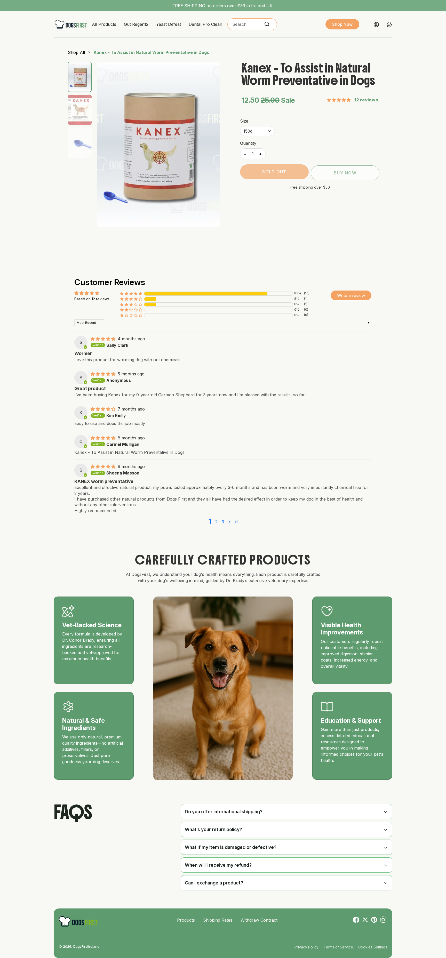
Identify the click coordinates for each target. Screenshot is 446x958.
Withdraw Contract (259, 920)
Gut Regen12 (136, 24)
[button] (339, 100)
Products (186, 920)
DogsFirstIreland (86, 946)
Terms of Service (338, 947)
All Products (104, 24)
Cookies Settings (372, 947)
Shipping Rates (217, 920)
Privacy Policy (306, 947)
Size (244, 121)
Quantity (248, 143)
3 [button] (223, 521)
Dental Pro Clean (205, 24)
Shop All (76, 52)
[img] (104, 338)
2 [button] (216, 521)
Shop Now (342, 24)
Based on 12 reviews (91, 299)
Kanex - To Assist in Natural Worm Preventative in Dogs (151, 52)
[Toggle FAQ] (385, 811)
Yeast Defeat (168, 24)
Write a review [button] (351, 295)
